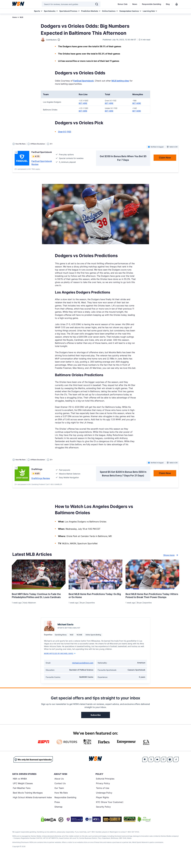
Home (14, 17)
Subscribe (96, 715)
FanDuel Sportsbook (83, 80)
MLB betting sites (120, 80)
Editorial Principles (105, 778)
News (134, 4)
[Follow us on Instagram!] (163, 759)
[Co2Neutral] (144, 819)
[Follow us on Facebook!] (144, 759)
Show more (168, 555)
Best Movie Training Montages (28, 792)
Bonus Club (122, 4)
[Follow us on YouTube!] (157, 759)
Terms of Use (102, 788)
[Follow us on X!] (151, 759)
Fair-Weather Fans (21, 788)
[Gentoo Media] (93, 819)
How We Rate (61, 792)
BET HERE (83, 103)
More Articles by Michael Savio (58, 653)
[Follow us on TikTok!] (176, 759)
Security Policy (103, 806)
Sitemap (58, 806)
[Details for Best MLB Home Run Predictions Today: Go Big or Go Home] (95, 574)
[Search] (96, 4)
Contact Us (60, 783)
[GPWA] (130, 819)
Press (57, 802)
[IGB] (74, 819)
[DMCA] (48, 819)
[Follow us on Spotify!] (169, 759)
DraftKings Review (40, 478)
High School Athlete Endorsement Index (32, 797)
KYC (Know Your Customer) (109, 802)
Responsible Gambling (151, 4)
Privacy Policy (103, 783)
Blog (168, 4)
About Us (59, 778)
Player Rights (102, 797)
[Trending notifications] (176, 4)
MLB (21, 17)
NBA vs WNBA (20, 778)
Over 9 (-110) (64, 131)
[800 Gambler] (112, 819)
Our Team (59, 788)
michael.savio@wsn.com (82, 663)
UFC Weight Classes (23, 783)
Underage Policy (104, 792)
